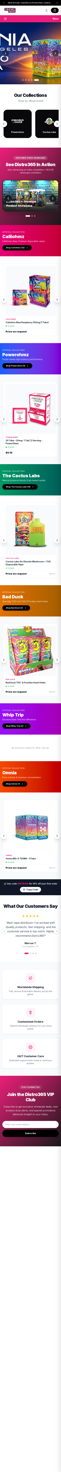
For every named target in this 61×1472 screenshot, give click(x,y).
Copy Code (32, 889)
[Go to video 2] (32, 216)
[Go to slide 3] (32, 80)
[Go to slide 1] (24, 80)
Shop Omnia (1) (13, 784)
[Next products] (57, 299)
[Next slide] (55, 53)
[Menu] (5, 19)
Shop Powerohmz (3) (15, 366)
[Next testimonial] (57, 931)
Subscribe (30, 1133)
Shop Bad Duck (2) (14, 608)
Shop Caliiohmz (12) (15, 248)
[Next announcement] (57, 2)
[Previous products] (4, 299)
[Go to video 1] (27, 216)
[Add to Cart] (50, 312)
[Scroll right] (57, 124)
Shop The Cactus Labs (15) (18, 487)
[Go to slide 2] (29, 80)
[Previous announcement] (4, 2)
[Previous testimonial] (4, 931)
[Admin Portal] (46, 10)
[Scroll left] (4, 124)
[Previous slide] (5, 53)
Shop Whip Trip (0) (14, 726)
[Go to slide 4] (35, 80)
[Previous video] (8, 198)
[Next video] (52, 198)
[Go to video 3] (35, 216)
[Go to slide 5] (38, 80)
